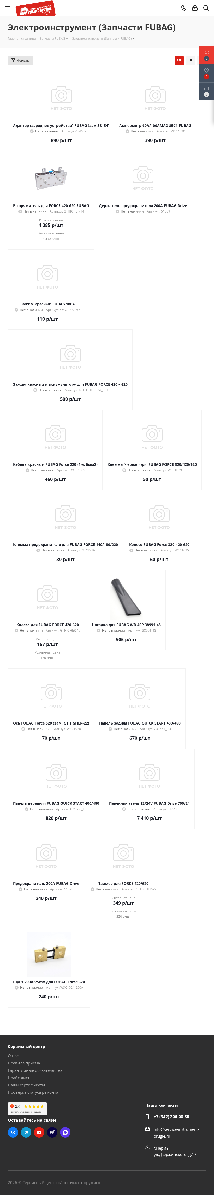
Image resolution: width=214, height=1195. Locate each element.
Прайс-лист (18, 1077)
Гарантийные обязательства (35, 1070)
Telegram (26, 1132)
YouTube (39, 1132)
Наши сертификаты (26, 1084)
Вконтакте (13, 1132)
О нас (13, 1055)
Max (65, 1132)
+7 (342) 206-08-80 (171, 1117)
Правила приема (24, 1063)
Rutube (52, 1132)
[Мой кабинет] (195, 8)
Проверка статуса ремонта (33, 1092)
